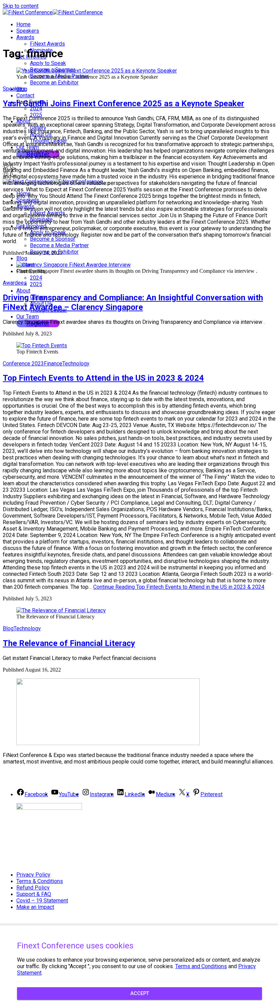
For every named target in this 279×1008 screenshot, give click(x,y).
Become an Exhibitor (54, 82)
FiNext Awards (47, 44)
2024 (36, 108)
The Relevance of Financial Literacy (69, 643)
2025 (36, 284)
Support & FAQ (33, 894)
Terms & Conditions (39, 881)
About (23, 290)
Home (23, 24)
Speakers (27, 31)
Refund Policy (33, 887)
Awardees (15, 283)
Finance (53, 363)
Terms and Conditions (201, 966)
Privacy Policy (33, 874)
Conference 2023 (23, 363)
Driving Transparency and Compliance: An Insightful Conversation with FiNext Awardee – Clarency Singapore (133, 302)
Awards (25, 37)
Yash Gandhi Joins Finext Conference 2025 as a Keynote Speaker (123, 103)
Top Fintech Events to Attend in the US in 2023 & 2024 (103, 378)
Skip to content (20, 6)
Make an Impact (35, 907)
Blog (21, 258)
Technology (75, 363)
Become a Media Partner (59, 245)
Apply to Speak (48, 63)
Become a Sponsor (52, 239)
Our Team (27, 316)
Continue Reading (178, 587)
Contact (25, 95)
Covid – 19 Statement (42, 900)
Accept (139, 993)
